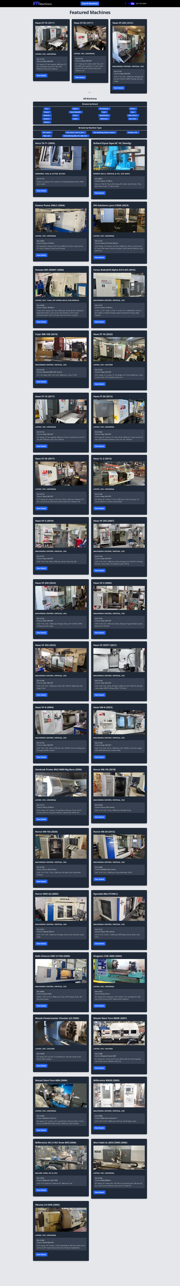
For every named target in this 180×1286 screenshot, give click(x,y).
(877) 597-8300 (141, 4)
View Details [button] (41, 77)
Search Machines (90, 3)
